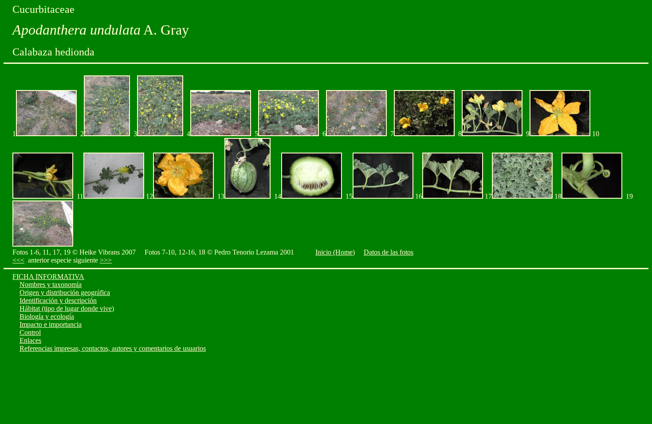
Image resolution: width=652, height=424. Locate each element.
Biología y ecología (47, 316)
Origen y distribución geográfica (65, 292)
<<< (18, 260)
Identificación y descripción (58, 300)
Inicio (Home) (335, 252)
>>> (106, 260)
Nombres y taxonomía (51, 284)
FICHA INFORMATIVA (48, 276)
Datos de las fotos (388, 252)
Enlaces (30, 340)
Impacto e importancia (51, 324)
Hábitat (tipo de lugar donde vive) (67, 308)
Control (30, 332)
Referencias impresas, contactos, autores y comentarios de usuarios (113, 348)
